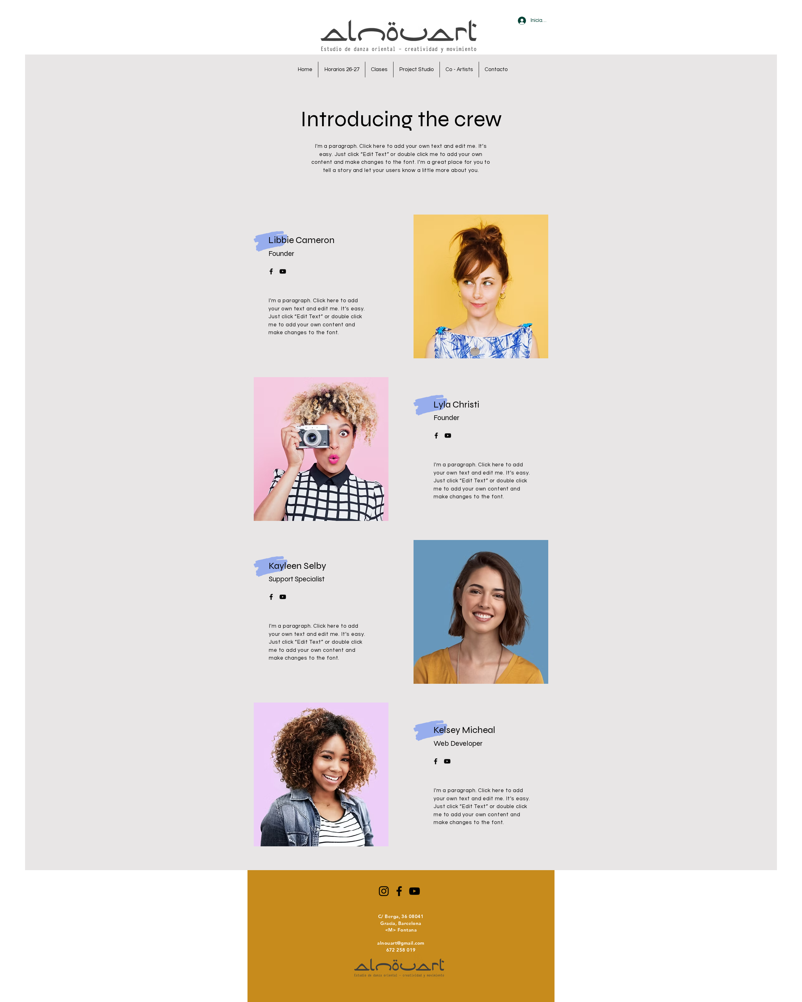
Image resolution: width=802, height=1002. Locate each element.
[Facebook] (399, 891)
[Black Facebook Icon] (271, 271)
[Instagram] (383, 891)
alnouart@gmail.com (400, 943)
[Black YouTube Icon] (283, 271)
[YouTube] (414, 891)
